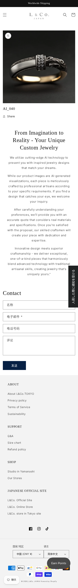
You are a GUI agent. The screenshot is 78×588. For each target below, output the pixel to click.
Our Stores (15, 478)
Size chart (14, 442)
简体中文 (53, 553)
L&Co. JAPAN (34, 581)
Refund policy (17, 449)
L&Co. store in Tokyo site (24, 513)
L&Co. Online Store (20, 506)
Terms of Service (19, 407)
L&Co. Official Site (20, 500)
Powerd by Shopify (49, 581)
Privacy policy (17, 400)
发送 (14, 365)
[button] (5, 15)
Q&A (10, 436)
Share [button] (11, 116)
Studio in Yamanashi (21, 471)
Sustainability (17, 413)
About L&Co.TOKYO (21, 393)
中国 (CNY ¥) (24, 553)
